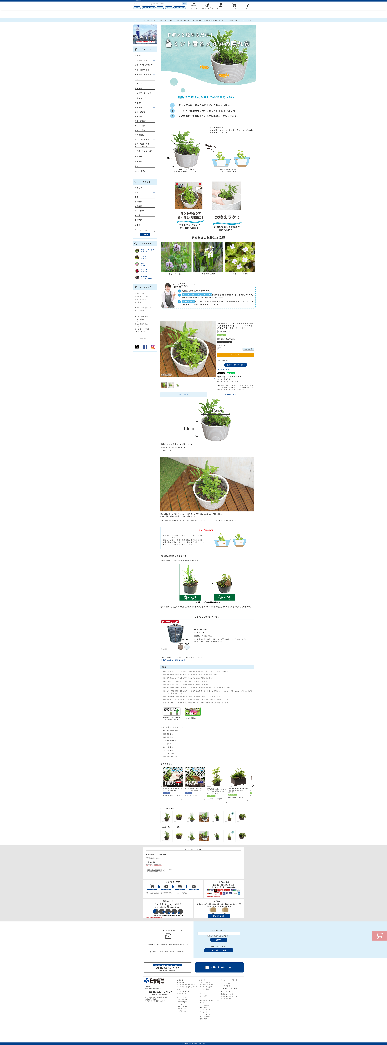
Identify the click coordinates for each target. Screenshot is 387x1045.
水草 (137, 7)
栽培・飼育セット (142, 112)
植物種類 (138, 206)
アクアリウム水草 (148, 7)
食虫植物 (138, 103)
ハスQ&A (181, 1004)
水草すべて (139, 55)
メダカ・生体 (140, 130)
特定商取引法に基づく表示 (230, 996)
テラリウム (139, 117)
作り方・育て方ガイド (143, 308)
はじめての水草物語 (170, 731)
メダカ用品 (139, 135)
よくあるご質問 (169, 753)
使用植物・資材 (231, 394)
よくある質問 (140, 311)
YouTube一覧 (226, 983)
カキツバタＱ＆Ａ (169, 750)
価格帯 (137, 225)
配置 (136, 197)
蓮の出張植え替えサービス (186, 985)
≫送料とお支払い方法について (173, 660)
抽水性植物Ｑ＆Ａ (169, 737)
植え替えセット (140, 302)
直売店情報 (181, 982)
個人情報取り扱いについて (230, 998)
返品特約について (223, 360)
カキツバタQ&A (183, 1009)
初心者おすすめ (180, 7)
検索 (184, 4)
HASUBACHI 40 (201, 629)
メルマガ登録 (225, 986)
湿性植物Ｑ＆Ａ (169, 734)
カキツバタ (139, 88)
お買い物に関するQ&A (171, 757)
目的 (136, 192)
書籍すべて (139, 156)
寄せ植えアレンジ (141, 296)
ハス (160, 7)
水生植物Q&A (182, 1002)
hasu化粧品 (140, 171)
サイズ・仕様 (183, 394)
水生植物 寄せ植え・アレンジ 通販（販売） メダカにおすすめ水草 (166, 20)
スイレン (169, 7)
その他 (137, 215)
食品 (136, 166)
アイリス (203, 998)
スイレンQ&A (182, 1006)
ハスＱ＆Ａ (167, 744)
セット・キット (205, 1014)
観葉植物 (138, 107)
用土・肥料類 (140, 121)
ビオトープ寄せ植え (143, 75)
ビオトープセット (141, 294)
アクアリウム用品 (142, 139)
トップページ (138, 20)
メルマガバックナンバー (230, 988)
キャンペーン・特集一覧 (229, 980)
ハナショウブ (140, 98)
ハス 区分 (139, 211)
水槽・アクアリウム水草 (144, 65)
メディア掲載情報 (141, 316)
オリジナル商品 (205, 1016)
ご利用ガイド (181, 994)
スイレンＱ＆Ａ (169, 747)
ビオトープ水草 (141, 60)
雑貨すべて (139, 161)
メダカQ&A (182, 1011)
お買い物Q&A (182, 1000)
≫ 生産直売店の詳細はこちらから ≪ (155, 871)
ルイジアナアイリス (143, 93)
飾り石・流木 (140, 126)
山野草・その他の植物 (144, 151)
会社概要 (180, 980)
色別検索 (138, 220)
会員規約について (227, 994)
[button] (161, 785)
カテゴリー (139, 188)
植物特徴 (138, 202)
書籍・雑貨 (203, 1019)
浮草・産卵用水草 (142, 70)
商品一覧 (202, 980)
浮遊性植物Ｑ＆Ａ (169, 740)
